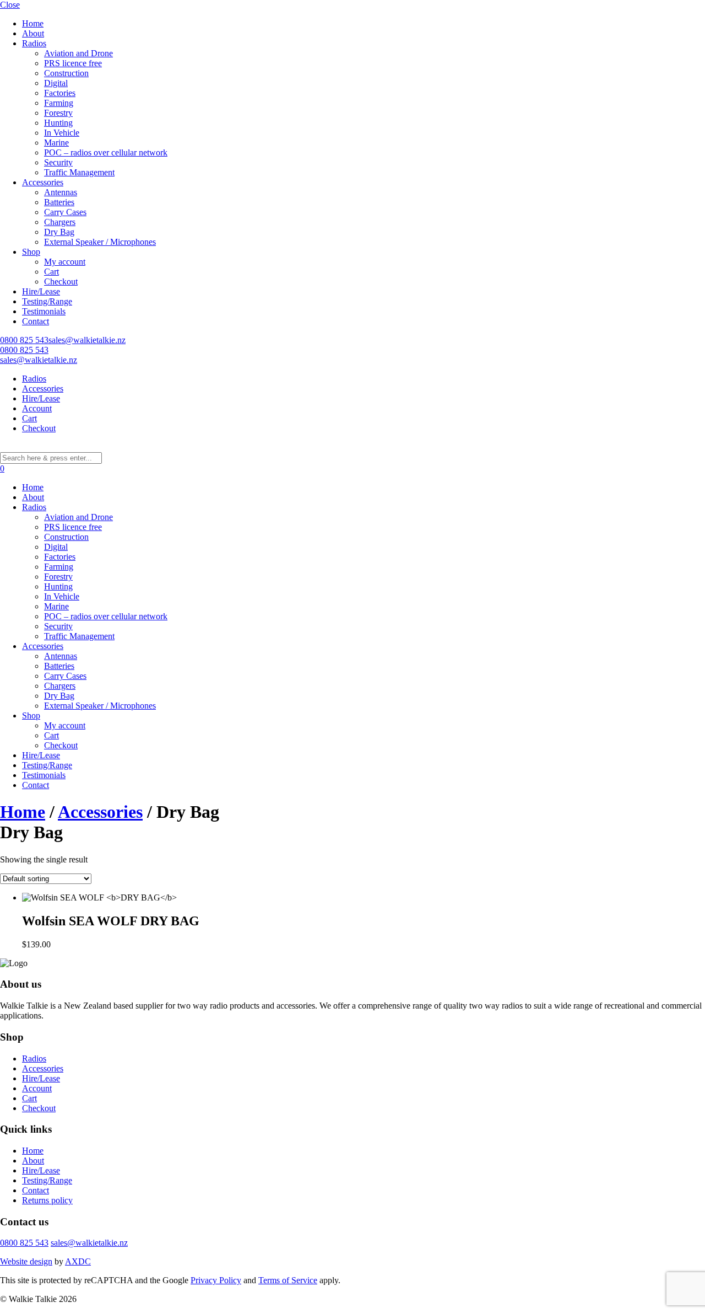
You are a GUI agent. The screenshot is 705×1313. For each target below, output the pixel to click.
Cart (51, 271)
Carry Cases (65, 212)
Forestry (58, 112)
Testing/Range (47, 301)
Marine (56, 142)
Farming (58, 103)
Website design (26, 1261)
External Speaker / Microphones (100, 241)
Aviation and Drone (78, 53)
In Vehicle (61, 132)
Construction (66, 73)
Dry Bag (59, 232)
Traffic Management (79, 172)
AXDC (78, 1261)
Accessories (42, 182)
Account (37, 408)
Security (58, 162)
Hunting (58, 122)
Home (33, 23)
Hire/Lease (41, 291)
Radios (34, 43)
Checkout (61, 281)
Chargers (59, 222)
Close (10, 4)
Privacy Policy (216, 1280)
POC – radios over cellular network (105, 152)
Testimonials (44, 311)
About (33, 33)
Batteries (59, 202)
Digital (56, 83)
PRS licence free (73, 63)
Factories (59, 93)
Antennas (60, 192)
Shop (31, 251)
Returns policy (47, 1200)
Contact (35, 321)
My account (64, 261)
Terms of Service (287, 1280)
